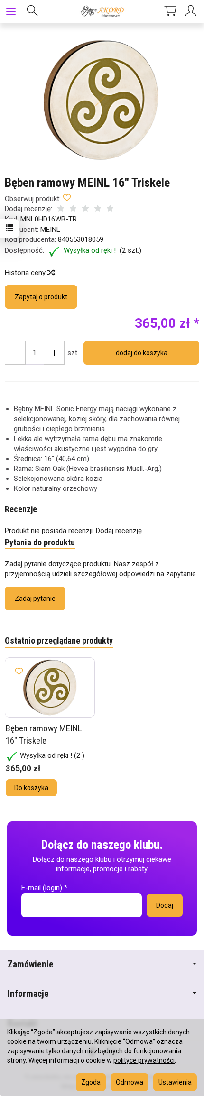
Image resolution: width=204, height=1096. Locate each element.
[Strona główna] (101, 11)
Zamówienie (31, 964)
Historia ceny (26, 272)
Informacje (28, 993)
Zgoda (91, 1082)
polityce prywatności (144, 1060)
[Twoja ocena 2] (73, 209)
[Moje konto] (192, 11)
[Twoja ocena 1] (61, 209)
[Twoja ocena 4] (98, 209)
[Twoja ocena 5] (110, 209)
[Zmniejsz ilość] (54, 353)
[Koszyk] (170, 11)
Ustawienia (175, 1082)
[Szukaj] (32, 11)
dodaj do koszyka (141, 353)
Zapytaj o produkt (41, 297)
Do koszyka (31, 788)
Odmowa (129, 1082)
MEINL (50, 229)
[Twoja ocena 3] (85, 209)
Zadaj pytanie (35, 598)
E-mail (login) (41, 888)
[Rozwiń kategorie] (11, 11)
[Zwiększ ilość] (15, 353)
